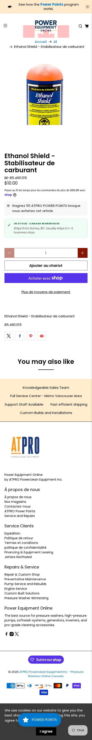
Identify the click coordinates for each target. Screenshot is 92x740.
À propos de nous (17, 497)
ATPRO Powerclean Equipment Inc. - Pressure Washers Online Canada (51, 674)
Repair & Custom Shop (22, 574)
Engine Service (15, 588)
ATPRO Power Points (19, 511)
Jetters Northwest (18, 557)
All (55, 41)
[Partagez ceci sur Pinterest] (31, 336)
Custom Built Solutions (22, 593)
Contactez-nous (17, 506)
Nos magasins (15, 501)
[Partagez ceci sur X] (8, 336)
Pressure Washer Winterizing (26, 598)
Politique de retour (18, 538)
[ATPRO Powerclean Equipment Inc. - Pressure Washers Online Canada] (46, 26)
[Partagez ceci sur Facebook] (20, 336)
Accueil (41, 41)
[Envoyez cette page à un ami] (42, 336)
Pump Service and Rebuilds (25, 584)
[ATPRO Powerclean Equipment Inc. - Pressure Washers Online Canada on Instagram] (12, 635)
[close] (87, 6)
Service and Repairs (19, 516)
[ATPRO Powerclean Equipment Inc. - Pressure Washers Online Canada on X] (17, 635)
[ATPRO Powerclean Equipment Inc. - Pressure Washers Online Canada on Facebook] (6, 635)
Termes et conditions (21, 543)
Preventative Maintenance (25, 579)
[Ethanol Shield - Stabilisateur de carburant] (45, 97)
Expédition (12, 533)
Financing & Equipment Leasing (28, 552)
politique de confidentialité (25, 547)
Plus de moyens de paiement (45, 291)
